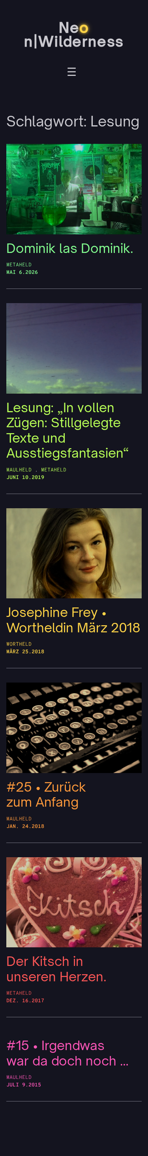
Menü (72, 73)
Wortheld (19, 644)
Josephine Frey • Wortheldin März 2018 (73, 620)
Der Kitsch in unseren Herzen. (56, 969)
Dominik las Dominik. (69, 248)
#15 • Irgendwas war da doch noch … (67, 1053)
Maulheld (19, 470)
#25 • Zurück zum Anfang (46, 794)
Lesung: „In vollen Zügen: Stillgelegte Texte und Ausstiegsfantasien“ (67, 430)
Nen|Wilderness (74, 35)
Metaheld (19, 265)
